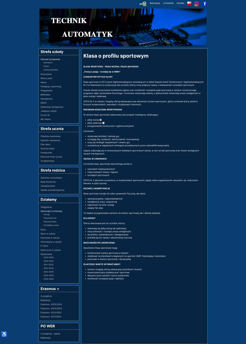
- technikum (47, 62)
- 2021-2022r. (48, 264)
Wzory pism (46, 78)
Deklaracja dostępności (52, 107)
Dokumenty (46, 74)
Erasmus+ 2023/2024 (51, 304)
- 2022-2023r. (48, 268)
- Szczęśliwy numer (50, 225)
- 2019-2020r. (48, 257)
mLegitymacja (47, 161)
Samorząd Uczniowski (51, 211)
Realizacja (45, 300)
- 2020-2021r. (48, 261)
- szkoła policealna (50, 70)
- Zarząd (46, 214)
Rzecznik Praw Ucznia (51, 156)
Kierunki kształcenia (50, 59)
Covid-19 (45, 115)
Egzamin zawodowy (50, 140)
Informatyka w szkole (51, 242)
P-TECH (44, 246)
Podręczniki (46, 152)
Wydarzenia (46, 254)
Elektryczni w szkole (51, 250)
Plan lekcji (45, 144)
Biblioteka (45, 94)
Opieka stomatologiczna (52, 190)
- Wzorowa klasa (49, 221)
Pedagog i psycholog (51, 86)
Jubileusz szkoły (49, 111)
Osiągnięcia (46, 207)
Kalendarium (47, 98)
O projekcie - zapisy (50, 333)
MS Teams (46, 119)
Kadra (43, 82)
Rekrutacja (155, 3)
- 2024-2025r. (48, 275)
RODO (44, 103)
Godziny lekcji (47, 148)
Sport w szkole (48, 233)
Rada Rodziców (48, 182)
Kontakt (180, 3)
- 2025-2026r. (48, 279)
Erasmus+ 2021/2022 (51, 312)
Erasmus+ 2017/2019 (51, 316)
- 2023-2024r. (48, 272)
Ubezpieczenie (48, 186)
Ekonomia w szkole (50, 237)
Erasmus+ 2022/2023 (51, 308)
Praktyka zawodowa (50, 136)
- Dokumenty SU (49, 218)
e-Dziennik (168, 3)
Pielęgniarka (46, 90)
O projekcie (46, 296)
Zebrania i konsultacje (51, 177)
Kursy (43, 229)
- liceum (45, 66)
